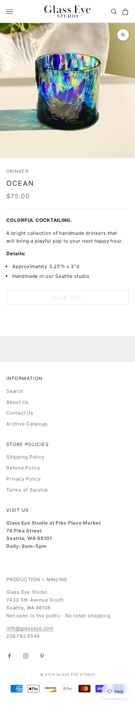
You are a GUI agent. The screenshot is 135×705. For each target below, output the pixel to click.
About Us (17, 402)
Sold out (67, 297)
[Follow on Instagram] (26, 656)
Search (15, 391)
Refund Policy (23, 468)
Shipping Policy (25, 457)
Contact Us (19, 413)
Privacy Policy (23, 479)
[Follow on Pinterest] (42, 656)
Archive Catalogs (27, 424)
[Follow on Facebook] (9, 656)
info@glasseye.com (30, 628)
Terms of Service (27, 490)
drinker (17, 171)
